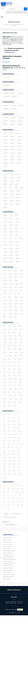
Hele (19, 440)
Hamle (10, 355)
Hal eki (17, 231)
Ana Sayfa (7, 24)
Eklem (20, 335)
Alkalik (5, 221)
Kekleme (5, 248)
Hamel (16, 352)
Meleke (16, 313)
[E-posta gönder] (15, 524)
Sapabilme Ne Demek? (8, 561)
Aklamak (5, 218)
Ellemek (16, 228)
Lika (18, 467)
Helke (14, 359)
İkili (4, 365)
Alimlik (17, 218)
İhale (10, 362)
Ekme (19, 427)
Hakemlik (19, 177)
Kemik (16, 388)
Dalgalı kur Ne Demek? (8, 570)
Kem (22, 498)
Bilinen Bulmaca (14, 590)
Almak (19, 332)
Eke (9, 488)
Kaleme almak (6, 96)
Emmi (15, 434)
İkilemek (11, 184)
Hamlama (5, 235)
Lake (4, 467)
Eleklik (5, 228)
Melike (5, 317)
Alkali (5, 273)
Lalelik (11, 251)
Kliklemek (5, 156)
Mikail (16, 317)
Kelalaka (5, 197)
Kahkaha (21, 238)
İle (11, 495)
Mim (8, 508)
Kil (8, 501)
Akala (5, 329)
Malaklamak (20, 124)
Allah (9, 332)
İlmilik (15, 238)
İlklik (19, 293)
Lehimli (16, 251)
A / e (4, 325)
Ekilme (5, 277)
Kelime (22, 300)
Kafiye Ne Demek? (7, 572)
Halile (10, 287)
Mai (13, 505)
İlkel (4, 372)
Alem (14, 417)
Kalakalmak (13, 120)
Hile (4, 444)
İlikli (14, 293)
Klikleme (5, 200)
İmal (13, 450)
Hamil (21, 352)
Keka (4, 460)
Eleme (10, 339)
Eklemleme (6, 136)
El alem (17, 225)
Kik (4, 501)
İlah (8, 444)
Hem (22, 491)
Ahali (9, 325)
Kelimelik (19, 153)
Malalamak (6, 162)
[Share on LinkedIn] (11, 524)
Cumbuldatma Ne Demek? (8, 555)
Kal (8, 498)
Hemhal (5, 290)
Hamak (20, 349)
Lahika (5, 307)
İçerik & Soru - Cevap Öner (16, 601)
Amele (5, 335)
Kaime (19, 375)
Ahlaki (10, 270)
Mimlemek (18, 204)
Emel (19, 430)
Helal (4, 359)
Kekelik (11, 245)
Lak (12, 501)
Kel (17, 498)
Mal (17, 505)
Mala (19, 470)
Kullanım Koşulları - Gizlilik (11, 602)
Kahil (14, 375)
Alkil (4, 332)
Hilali (16, 290)
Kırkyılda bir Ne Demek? (8, 568)
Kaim (19, 454)
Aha (4, 485)
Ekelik (21, 273)
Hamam (10, 352)
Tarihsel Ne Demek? (7, 565)
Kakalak (10, 241)
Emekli (10, 280)
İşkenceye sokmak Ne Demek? (9, 559)
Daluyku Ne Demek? (7, 544)
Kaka (4, 457)
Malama (21, 310)
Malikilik (12, 162)
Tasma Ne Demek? (7, 542)
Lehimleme (12, 156)
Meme (5, 477)
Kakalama (12, 190)
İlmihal (5, 238)
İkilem (5, 293)
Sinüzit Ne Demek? (7, 548)
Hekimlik (18, 180)
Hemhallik (12, 143)
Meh (22, 505)
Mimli (14, 405)
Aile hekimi (6, 105)
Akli (4, 417)
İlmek (9, 372)
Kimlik (15, 303)
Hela (14, 440)
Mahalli (11, 255)
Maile (15, 395)
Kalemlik (18, 190)
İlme (4, 450)
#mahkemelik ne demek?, (17, 513)
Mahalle (5, 255)
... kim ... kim (6, 77)
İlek (22, 444)
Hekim (15, 355)
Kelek (20, 382)
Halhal (5, 287)
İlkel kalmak (14, 96)
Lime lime (5, 159)
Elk (13, 488)
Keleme (16, 300)
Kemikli (11, 248)
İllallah (16, 187)
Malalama (5, 204)
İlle (16, 447)
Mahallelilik (6, 93)
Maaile (10, 310)
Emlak (5, 342)
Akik (14, 414)
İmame (19, 372)
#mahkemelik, (6, 513)
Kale (14, 457)
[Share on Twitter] (9, 524)
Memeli (10, 317)
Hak (22, 488)
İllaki (4, 297)
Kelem (5, 385)
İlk (15, 495)
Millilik (11, 204)
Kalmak (5, 300)
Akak (9, 414)
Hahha (5, 345)
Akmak (15, 329)
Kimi (9, 464)
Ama (22, 485)
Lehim (5, 395)
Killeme (17, 248)
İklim (9, 365)
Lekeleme (18, 200)
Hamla (5, 355)
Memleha (17, 261)
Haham (21, 342)
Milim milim (21, 105)
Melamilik (18, 162)
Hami (9, 440)
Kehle (10, 382)
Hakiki (11, 283)
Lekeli (21, 307)
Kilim (4, 392)
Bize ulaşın (20, 602)
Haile (10, 345)
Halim (9, 349)
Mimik (9, 405)
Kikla (21, 388)
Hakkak (16, 283)
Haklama (11, 231)
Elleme (5, 280)
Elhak (16, 339)
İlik (4, 447)
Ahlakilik (5, 133)
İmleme (9, 297)
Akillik (16, 215)
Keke (9, 460)
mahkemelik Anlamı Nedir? (9, 32)
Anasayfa (8, 601)
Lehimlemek (20, 120)
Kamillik (12, 194)
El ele (16, 277)
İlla (12, 447)
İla (7, 495)
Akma (9, 417)
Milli (4, 405)
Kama (19, 457)
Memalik (11, 261)
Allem (14, 332)
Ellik (21, 339)
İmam (18, 450)
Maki (14, 470)
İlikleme (5, 187)
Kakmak (15, 297)
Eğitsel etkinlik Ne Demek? (8, 576)
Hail (20, 434)
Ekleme (10, 277)
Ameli (10, 335)
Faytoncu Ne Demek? (7, 552)
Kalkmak (5, 245)
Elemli (21, 277)
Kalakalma (13, 149)
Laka (18, 464)
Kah (20, 495)
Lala (9, 467)
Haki (4, 437)
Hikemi (10, 290)
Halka (15, 349)
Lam (21, 501)
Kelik (10, 385)
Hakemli (5, 231)
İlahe (19, 365)
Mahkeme (17, 255)
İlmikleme (19, 146)
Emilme (16, 280)
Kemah (5, 388)
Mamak (16, 398)
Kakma (5, 378)
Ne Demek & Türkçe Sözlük (16, 24)
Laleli (16, 307)
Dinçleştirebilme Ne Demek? (9, 563)
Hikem (5, 362)
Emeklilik (5, 139)
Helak (21, 355)
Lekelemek (19, 156)
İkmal (14, 365)
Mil (4, 508)
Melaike (11, 258)
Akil (18, 414)
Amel (4, 424)
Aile (4, 414)
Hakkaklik (12, 139)
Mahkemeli (19, 159)
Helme (20, 359)
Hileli (21, 290)
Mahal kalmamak (7, 85)
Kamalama (6, 194)
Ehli (4, 427)
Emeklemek (20, 136)
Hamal (5, 352)
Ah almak (5, 207)
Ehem (20, 424)
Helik (9, 359)
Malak (10, 398)
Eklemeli (18, 174)
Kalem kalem (13, 105)
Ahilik (5, 270)
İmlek (5, 375)
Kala (9, 457)
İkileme (16, 235)
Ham (17, 491)
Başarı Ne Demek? (7, 578)
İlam (17, 444)
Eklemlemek (6, 117)
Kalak (10, 378)
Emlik (10, 342)
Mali (4, 474)
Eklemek (5, 225)
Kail (14, 454)
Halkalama (19, 139)
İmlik (9, 375)
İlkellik (11, 187)
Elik (9, 430)
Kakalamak (6, 149)
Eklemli (11, 225)
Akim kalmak (6, 108)
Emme (10, 434)
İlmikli (10, 238)
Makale (16, 310)
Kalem (15, 378)
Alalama (11, 218)
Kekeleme (18, 194)
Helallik (5, 184)
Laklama (5, 251)
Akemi (10, 329)
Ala (13, 485)
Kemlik (10, 303)
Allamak (10, 221)
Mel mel (5, 261)
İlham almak (14, 108)
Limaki (5, 310)
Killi (9, 392)
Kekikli (17, 245)
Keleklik (11, 197)
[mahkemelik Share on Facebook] (5, 524)
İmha (4, 454)
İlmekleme (12, 146)
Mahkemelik (12, 124)
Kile (4, 464)
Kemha (10, 388)
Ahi (8, 485)
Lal (16, 501)
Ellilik (22, 228)
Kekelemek (6, 153)
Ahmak (20, 325)
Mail (9, 470)
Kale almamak (20, 93)
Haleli (22, 283)
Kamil (5, 382)
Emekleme (12, 177)
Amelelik (11, 174)
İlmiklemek (6, 120)
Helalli (11, 235)
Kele (14, 460)
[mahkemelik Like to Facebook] (7, 524)
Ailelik (11, 215)
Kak (4, 498)
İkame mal (19, 143)
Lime (4, 470)
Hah (18, 488)
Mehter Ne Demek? (7, 539)
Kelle (15, 385)
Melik (20, 402)
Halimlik (11, 180)
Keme (19, 460)
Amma (14, 424)
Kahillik (21, 187)
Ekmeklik (5, 177)
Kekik (15, 382)
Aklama (21, 270)
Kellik (5, 303)
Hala (9, 437)
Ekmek (5, 339)
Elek (4, 430)
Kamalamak (20, 149)
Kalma (21, 378)
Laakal (21, 303)
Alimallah (11, 133)
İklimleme (5, 146)
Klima (14, 392)
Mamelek (5, 258)
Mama (9, 474)
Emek (14, 430)
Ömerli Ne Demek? (7, 537)
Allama (10, 273)
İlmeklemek (21, 117)
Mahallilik (5, 124)
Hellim (21, 287)
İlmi (9, 450)
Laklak (10, 307)
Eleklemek (13, 136)
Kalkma (21, 297)
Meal (14, 474)
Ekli (13, 427)
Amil (9, 424)
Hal (8, 491)
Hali (18, 437)
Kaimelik (5, 190)
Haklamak (5, 180)
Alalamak (5, 174)
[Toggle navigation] (2, 17)
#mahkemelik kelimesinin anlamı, (10, 517)
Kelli (20, 385)
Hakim (15, 345)
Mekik (10, 402)
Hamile (15, 287)
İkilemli (17, 184)
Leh (9, 505)
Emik (4, 434)
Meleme (21, 313)
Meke (19, 474)
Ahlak (14, 325)
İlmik (14, 372)
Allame (15, 273)
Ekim (9, 427)
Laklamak (11, 200)
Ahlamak (5, 215)
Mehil (22, 398)
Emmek (15, 342)
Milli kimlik (13, 93)
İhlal (14, 362)
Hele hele (5, 143)
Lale (14, 467)
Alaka (21, 329)
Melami (10, 313)
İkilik (10, 293)
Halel (4, 349)
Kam (13, 498)
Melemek (17, 258)
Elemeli (10, 228)
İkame (19, 362)
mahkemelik (7, 62)
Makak (20, 395)
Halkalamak (13, 117)
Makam (5, 398)
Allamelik (18, 133)
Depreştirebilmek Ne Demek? (9, 550)
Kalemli (16, 241)
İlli (20, 447)
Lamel (19, 392)
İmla (9, 454)
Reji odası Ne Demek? (7, 557)
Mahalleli (12, 159)
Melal (15, 402)
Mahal (10, 395)
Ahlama (15, 270)
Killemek (17, 197)
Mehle (5, 402)
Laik (13, 464)
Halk (4, 440)
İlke (8, 447)
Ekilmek (16, 221)
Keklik (10, 300)
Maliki (5, 313)
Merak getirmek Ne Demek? (9, 574)
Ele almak (5, 166)
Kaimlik (5, 241)
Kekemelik (13, 153)
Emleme (5, 283)
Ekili (15, 335)
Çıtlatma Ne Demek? (7, 546)
